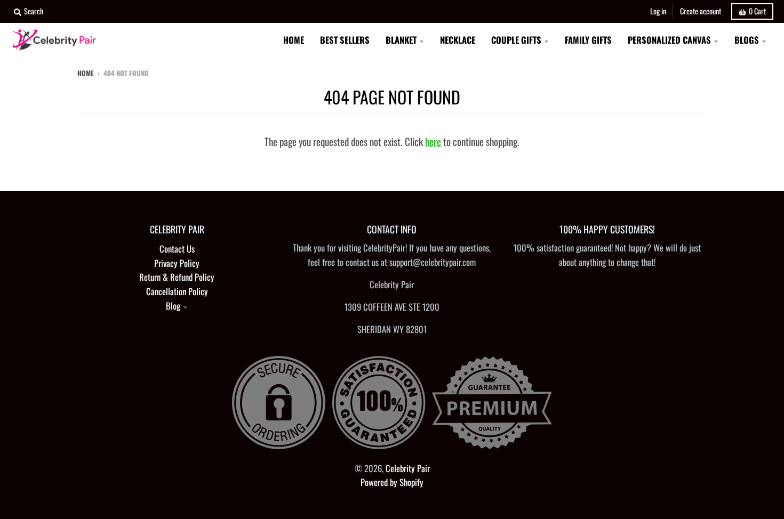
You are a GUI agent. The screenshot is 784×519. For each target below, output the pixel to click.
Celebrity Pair (408, 468)
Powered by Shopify (392, 482)
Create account (700, 11)
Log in (658, 11)
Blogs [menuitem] (746, 39)
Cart (757, 11)
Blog (173, 305)
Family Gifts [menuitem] (588, 39)
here (433, 141)
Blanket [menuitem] (401, 39)
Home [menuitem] (293, 39)
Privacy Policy (176, 263)
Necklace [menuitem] (457, 39)
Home (85, 73)
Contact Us (177, 248)
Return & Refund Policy (176, 276)
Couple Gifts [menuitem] (516, 39)
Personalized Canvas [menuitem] (669, 39)
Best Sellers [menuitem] (345, 39)
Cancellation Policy (177, 291)
